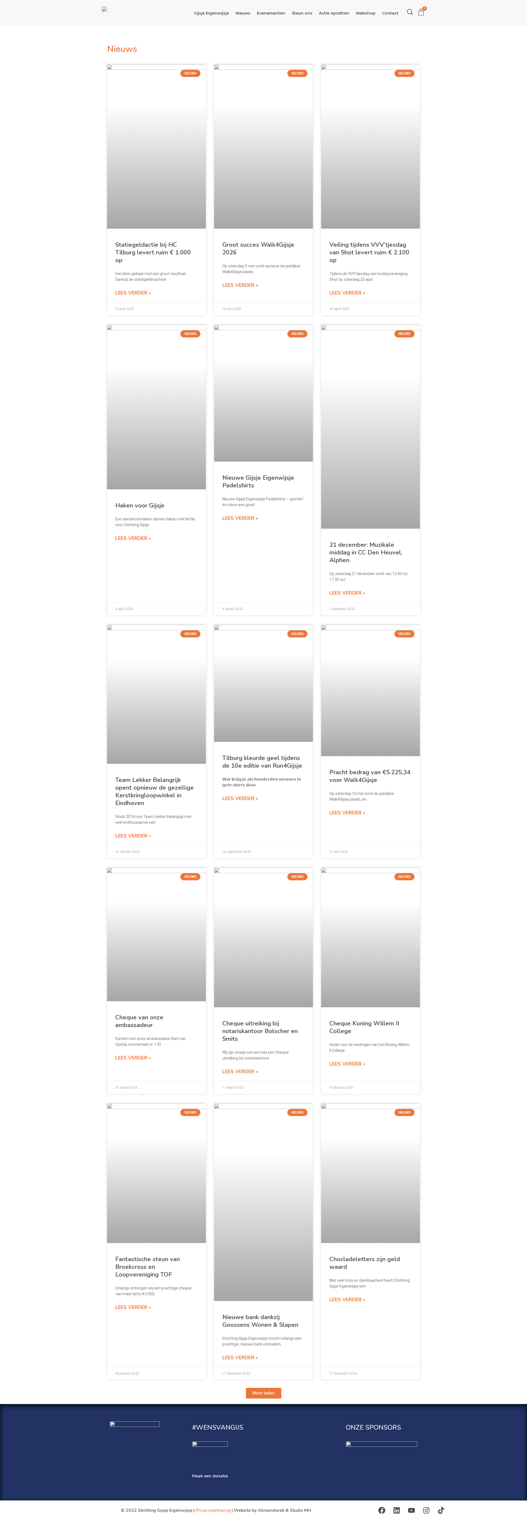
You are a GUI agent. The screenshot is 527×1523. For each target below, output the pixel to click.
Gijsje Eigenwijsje (211, 13)
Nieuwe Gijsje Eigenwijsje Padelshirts (258, 482)
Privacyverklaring (213, 1510)
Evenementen (271, 13)
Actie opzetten (334, 13)
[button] (263, 1393)
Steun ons (302, 13)
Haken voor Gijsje (139, 505)
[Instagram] (426, 1510)
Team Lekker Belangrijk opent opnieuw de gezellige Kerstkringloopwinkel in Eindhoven (154, 791)
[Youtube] (411, 1510)
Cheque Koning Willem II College (364, 1027)
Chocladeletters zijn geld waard (364, 1263)
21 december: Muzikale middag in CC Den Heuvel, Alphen (365, 552)
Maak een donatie (210, 1476)
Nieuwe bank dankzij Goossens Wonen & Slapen (260, 1321)
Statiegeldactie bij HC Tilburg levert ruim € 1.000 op (153, 252)
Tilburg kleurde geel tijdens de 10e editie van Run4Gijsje (262, 762)
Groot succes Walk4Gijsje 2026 (258, 249)
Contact (390, 13)
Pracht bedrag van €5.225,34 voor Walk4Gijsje (369, 776)
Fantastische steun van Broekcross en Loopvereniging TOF (147, 1267)
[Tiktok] (441, 1510)
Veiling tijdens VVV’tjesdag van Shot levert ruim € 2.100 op (369, 252)
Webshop (365, 13)
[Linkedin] (396, 1510)
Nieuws (243, 13)
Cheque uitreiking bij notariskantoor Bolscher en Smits (260, 1031)
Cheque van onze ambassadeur (139, 1021)
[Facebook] (382, 1510)
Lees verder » (133, 293)
